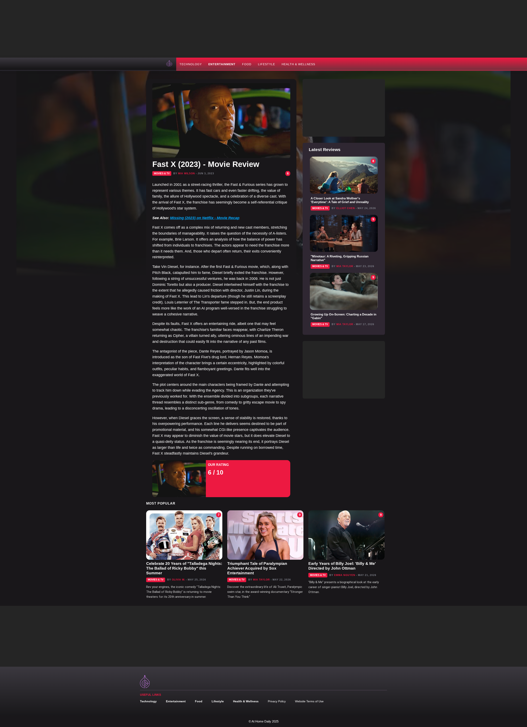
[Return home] (169, 64)
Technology (191, 64)
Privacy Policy (277, 701)
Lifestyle (266, 64)
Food (246, 64)
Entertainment (222, 64)
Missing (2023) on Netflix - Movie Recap (204, 218)
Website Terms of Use (309, 701)
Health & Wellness (298, 64)
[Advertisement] (263, 29)
